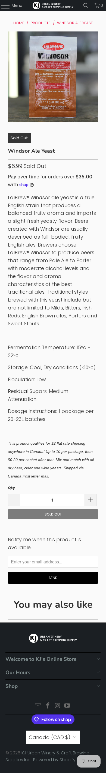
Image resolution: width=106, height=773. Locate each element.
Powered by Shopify (54, 760)
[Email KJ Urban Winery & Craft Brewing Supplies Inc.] (38, 706)
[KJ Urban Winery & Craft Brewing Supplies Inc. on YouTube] (67, 706)
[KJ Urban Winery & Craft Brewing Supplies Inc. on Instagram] (58, 706)
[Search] (86, 5)
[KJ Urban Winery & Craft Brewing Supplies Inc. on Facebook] (48, 706)
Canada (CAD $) (49, 737)
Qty (11, 487)
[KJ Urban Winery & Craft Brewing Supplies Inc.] (53, 5)
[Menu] (3, 5)
